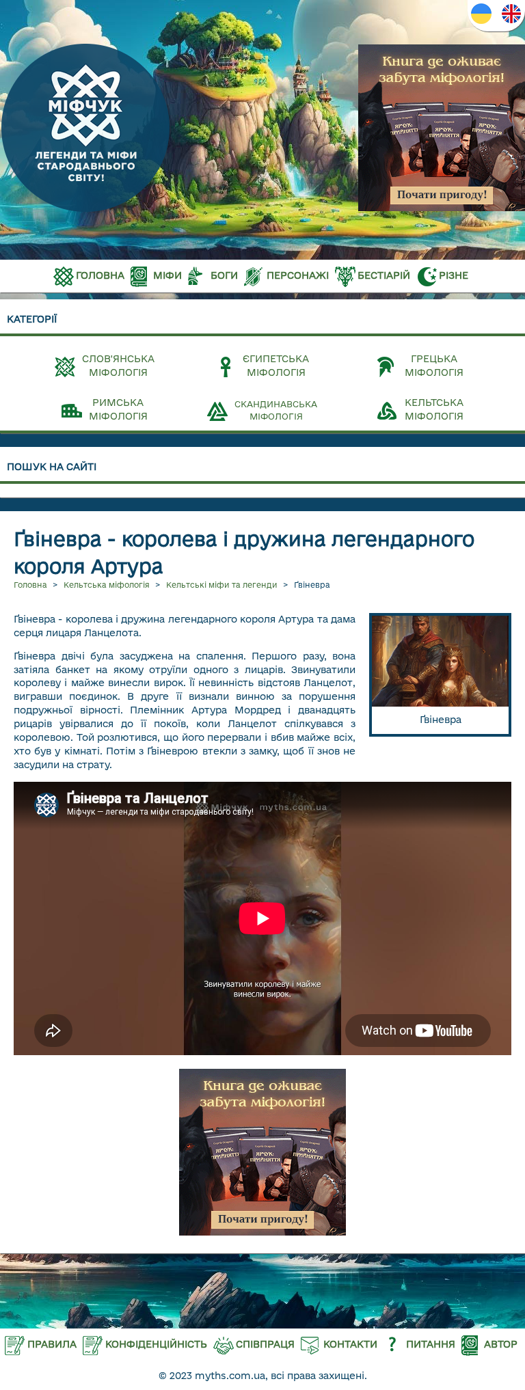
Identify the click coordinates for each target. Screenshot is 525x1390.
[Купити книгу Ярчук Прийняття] (441, 127)
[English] (511, 13)
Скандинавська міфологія (275, 410)
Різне (453, 275)
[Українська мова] (481, 13)
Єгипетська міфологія (276, 365)
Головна (100, 275)
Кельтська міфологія (434, 409)
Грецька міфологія (434, 365)
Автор (500, 1344)
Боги (224, 275)
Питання (430, 1344)
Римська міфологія (118, 409)
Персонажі (298, 275)
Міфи (167, 275)
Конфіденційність (156, 1344)
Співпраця (265, 1344)
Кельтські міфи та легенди (222, 584)
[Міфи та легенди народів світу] (86, 210)
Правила (52, 1344)
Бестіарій (384, 275)
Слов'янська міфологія (118, 365)
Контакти (350, 1344)
